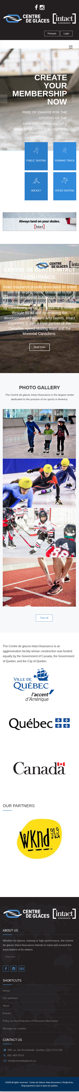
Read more (39, 347)
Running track (65, 160)
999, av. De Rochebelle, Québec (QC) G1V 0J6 (35, 1049)
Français (52, 33)
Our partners (10, 998)
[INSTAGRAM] (14, 969)
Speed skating (64, 190)
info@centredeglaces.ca (22, 1060)
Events (7, 1013)
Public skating (36, 160)
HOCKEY (36, 190)
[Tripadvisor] (21, 969)
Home (6, 990)
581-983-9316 (15, 1055)
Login (66, 33)
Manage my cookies (14, 1028)
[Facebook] (6, 969)
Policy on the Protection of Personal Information (30, 1020)
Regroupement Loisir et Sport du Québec (39, 1086)
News (6, 1005)
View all (44, 617)
